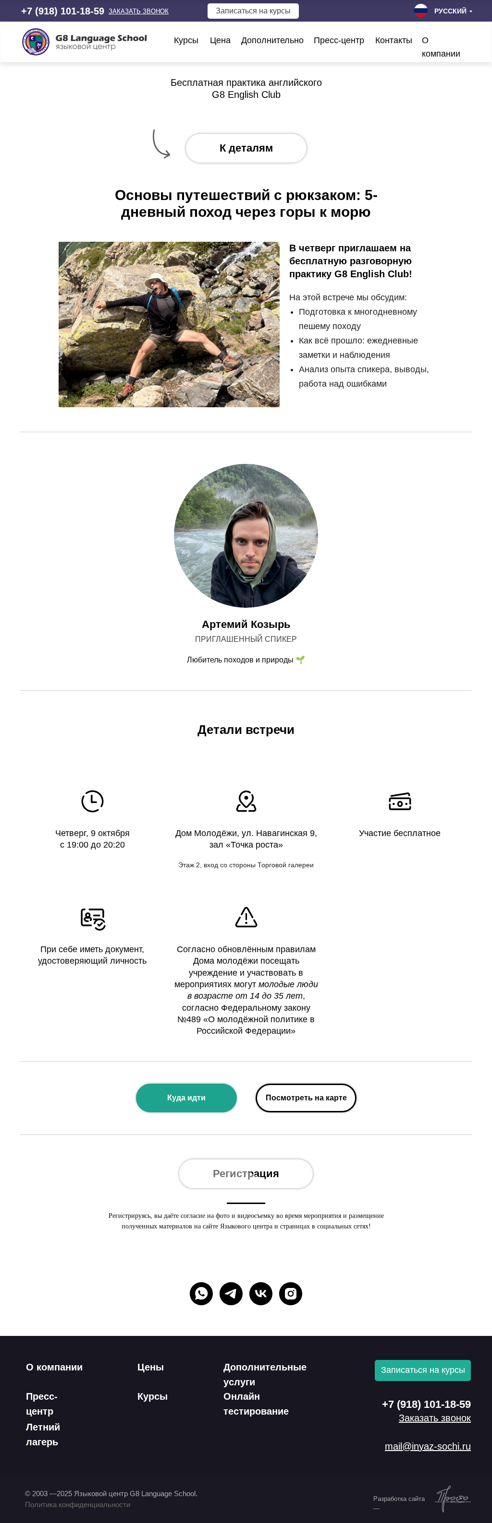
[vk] (260, 1293)
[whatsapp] (201, 1293)
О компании (54, 1367)
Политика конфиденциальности (77, 1504)
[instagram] (290, 1293)
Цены (150, 1367)
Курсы (186, 40)
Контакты (393, 40)
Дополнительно (272, 40)
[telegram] (231, 1293)
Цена (220, 40)
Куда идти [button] (186, 1098)
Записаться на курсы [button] (253, 11)
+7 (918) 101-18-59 (62, 11)
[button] (139, 11)
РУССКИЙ (450, 11)
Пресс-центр (339, 40)
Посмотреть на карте (306, 1098)
